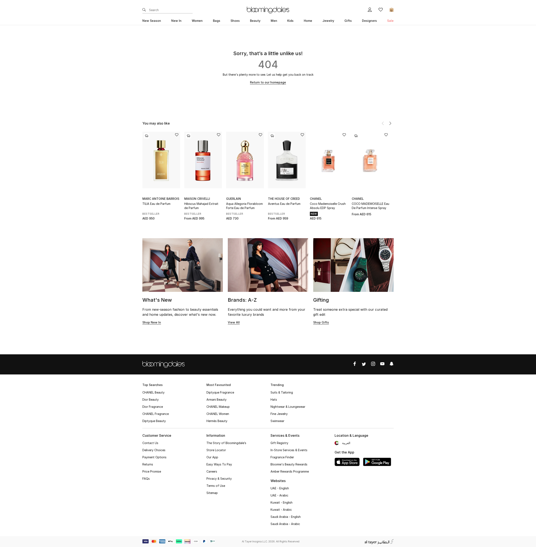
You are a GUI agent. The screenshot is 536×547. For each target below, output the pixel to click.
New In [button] (176, 20)
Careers (211, 471)
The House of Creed (284, 198)
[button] (390, 123)
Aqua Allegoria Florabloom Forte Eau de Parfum (244, 206)
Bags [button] (216, 20)
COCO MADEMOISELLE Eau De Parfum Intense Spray (370, 206)
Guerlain (233, 198)
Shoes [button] (235, 20)
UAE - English (280, 488)
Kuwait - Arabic (281, 509)
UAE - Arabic (279, 495)
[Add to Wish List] (176, 135)
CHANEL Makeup (218, 406)
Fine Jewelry (279, 414)
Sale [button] (390, 20)
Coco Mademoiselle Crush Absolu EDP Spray (328, 206)
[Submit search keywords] (144, 10)
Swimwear (277, 421)
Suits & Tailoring (282, 392)
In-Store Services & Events (289, 450)
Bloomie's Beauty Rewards (289, 464)
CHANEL (316, 198)
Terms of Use (215, 485)
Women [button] (197, 20)
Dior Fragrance (152, 406)
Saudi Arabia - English (286, 516)
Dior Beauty (150, 399)
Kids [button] (290, 20)
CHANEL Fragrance (155, 414)
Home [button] (308, 20)
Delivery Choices (153, 450)
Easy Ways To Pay (219, 464)
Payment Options (154, 457)
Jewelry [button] (328, 20)
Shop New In (151, 322)
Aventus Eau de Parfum (284, 203)
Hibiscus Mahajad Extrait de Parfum (201, 206)
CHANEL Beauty (153, 392)
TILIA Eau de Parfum (156, 203)
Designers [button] (369, 20)
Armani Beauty (216, 399)
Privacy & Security (219, 478)
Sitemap (212, 493)
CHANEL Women (217, 414)
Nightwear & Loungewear (288, 406)
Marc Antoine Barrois (160, 198)
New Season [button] (151, 20)
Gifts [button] (348, 20)
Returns (147, 464)
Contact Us (150, 443)
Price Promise (151, 471)
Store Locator (216, 450)
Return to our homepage (268, 82)
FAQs (146, 478)
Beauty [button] (255, 20)
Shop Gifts (321, 322)
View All (234, 322)
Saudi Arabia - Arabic (285, 524)
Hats (274, 399)
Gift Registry (279, 443)
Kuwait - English (281, 502)
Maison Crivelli (197, 198)
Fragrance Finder (282, 457)
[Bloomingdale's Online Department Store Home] (268, 10)
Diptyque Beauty (154, 421)
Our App (212, 457)
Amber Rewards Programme (290, 471)
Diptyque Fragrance (220, 392)
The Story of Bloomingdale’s (226, 443)
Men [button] (274, 20)
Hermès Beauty (216, 421)
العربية (346, 443)
